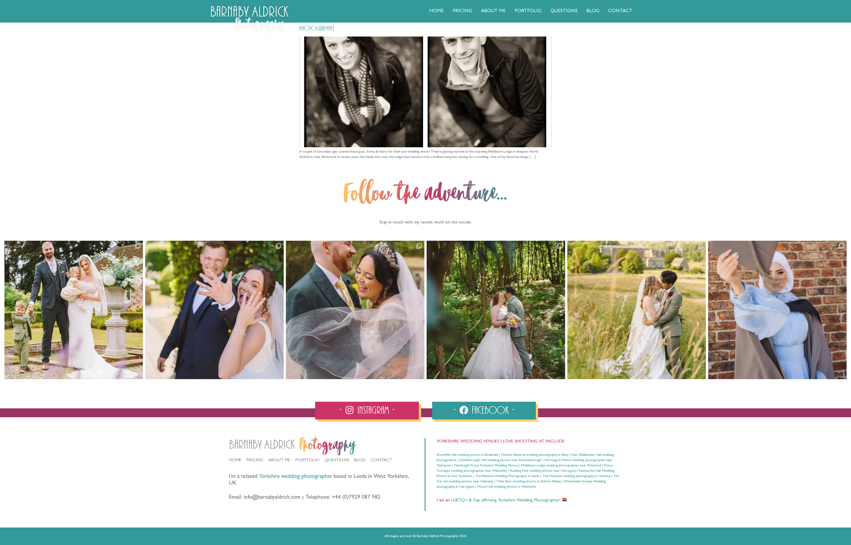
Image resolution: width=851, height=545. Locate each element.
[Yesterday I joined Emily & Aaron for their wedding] (73, 310)
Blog (592, 11)
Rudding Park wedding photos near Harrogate (543, 471)
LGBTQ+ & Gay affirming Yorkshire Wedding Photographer (505, 500)
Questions (564, 11)
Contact (620, 11)
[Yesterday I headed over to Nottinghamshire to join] (355, 310)
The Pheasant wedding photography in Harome (576, 476)
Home (436, 11)
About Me (493, 11)
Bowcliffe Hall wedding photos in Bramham (467, 455)
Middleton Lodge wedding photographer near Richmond (561, 465)
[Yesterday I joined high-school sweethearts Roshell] (496, 310)
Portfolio (528, 11)
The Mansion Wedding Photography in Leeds (507, 476)
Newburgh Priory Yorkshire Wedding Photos (486, 465)
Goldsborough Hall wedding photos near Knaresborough (500, 460)
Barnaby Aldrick (262, 445)
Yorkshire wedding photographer (295, 477)
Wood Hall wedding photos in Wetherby (506, 487)
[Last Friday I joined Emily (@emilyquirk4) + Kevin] (636, 310)
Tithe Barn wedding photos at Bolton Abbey (528, 481)
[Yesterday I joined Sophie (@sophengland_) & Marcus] (214, 310)
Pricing (462, 11)
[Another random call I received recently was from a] (777, 310)
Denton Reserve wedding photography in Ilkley (535, 455)
